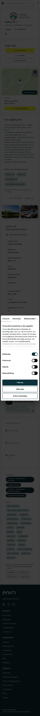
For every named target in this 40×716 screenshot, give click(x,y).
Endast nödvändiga (20, 396)
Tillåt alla (20, 382)
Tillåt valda (20, 389)
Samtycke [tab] (5, 319)
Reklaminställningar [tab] (31, 319)
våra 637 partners (14, 329)
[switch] (35, 360)
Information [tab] (17, 319)
